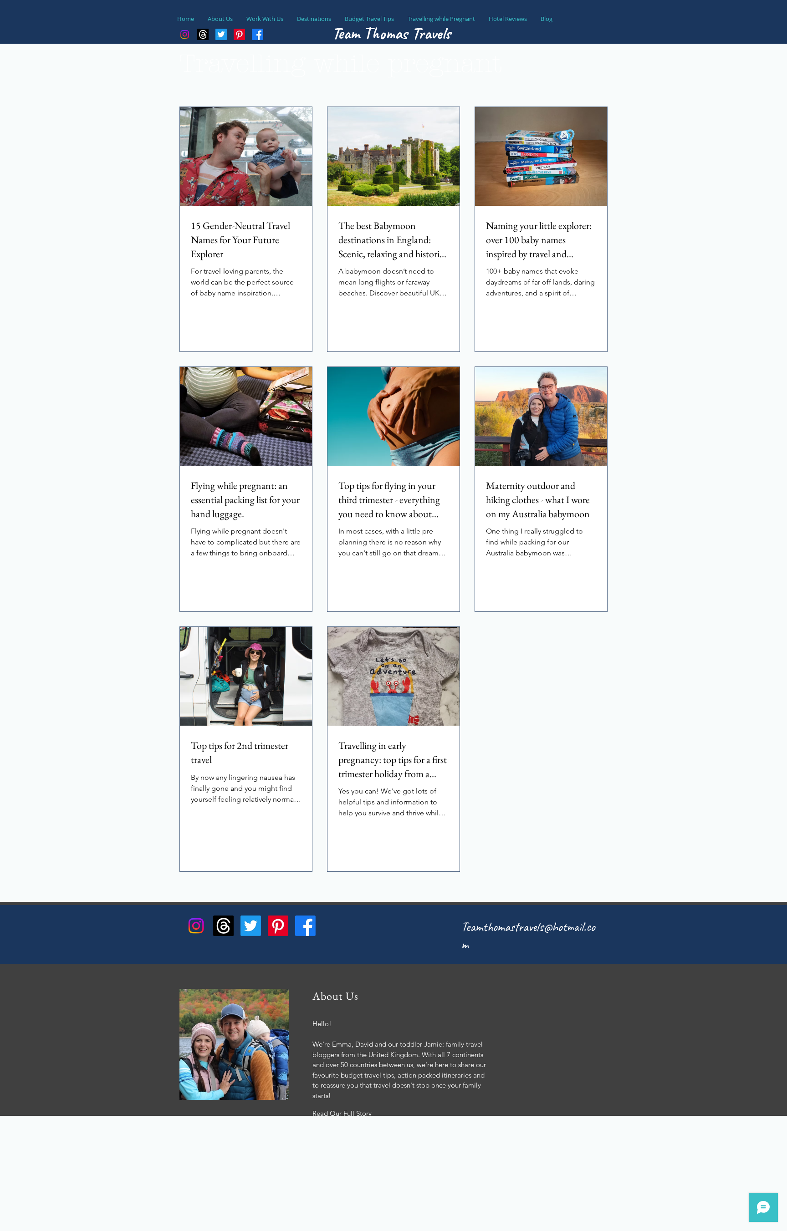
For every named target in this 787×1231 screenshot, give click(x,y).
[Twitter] (250, 926)
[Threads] (203, 34)
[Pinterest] (278, 926)
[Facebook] (305, 926)
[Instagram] (184, 34)
